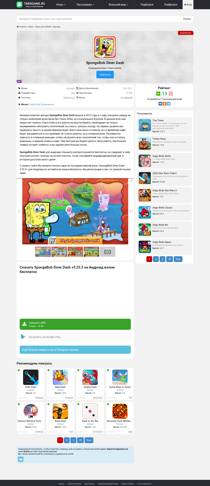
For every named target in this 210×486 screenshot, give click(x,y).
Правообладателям (108, 483)
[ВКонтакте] (160, 104)
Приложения (74, 483)
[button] (131, 180)
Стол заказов (144, 483)
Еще (89, 440)
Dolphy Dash (90, 387)
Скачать (105, 74)
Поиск (187, 18)
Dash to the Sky (90, 421)
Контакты (89, 483)
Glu (73, 93)
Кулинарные (47, 104)
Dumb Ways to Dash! (120, 387)
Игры (61, 483)
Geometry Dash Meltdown (120, 421)
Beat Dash (60, 387)
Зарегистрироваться (117, 449)
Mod (19, 81)
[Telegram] (168, 104)
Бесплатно (185, 33)
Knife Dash (30, 387)
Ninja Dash (60, 421)
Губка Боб (34, 104)
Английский (126, 97)
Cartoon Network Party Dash (31, 421)
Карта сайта (127, 483)
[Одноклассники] (164, 104)
